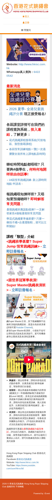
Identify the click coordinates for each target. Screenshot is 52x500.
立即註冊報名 (22, 290)
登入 (26, 16)
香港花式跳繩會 (24, 459)
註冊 (26, 22)
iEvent (47, 493)
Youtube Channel (24, 327)
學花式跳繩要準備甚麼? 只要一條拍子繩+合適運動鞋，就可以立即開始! (26, 222)
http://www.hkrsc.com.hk (27, 462)
